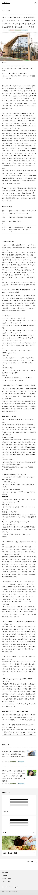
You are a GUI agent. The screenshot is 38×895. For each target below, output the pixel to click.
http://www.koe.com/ (18, 227)
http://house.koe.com (14, 229)
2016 (9, 10)
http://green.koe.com (14, 232)
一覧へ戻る (30, 861)
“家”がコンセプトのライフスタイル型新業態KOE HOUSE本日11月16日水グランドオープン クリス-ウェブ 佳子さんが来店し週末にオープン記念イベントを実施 (20, 732)
